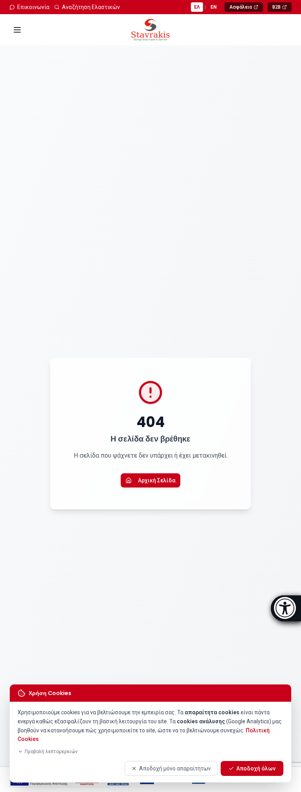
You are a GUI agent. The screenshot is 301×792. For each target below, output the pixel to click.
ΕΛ (197, 7)
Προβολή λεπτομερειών (51, 751)
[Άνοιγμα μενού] (17, 30)
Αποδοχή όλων (256, 768)
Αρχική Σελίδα (157, 480)
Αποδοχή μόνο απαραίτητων (175, 768)
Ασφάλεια (246, 8)
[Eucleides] (286, 608)
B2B (282, 8)
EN (213, 7)
